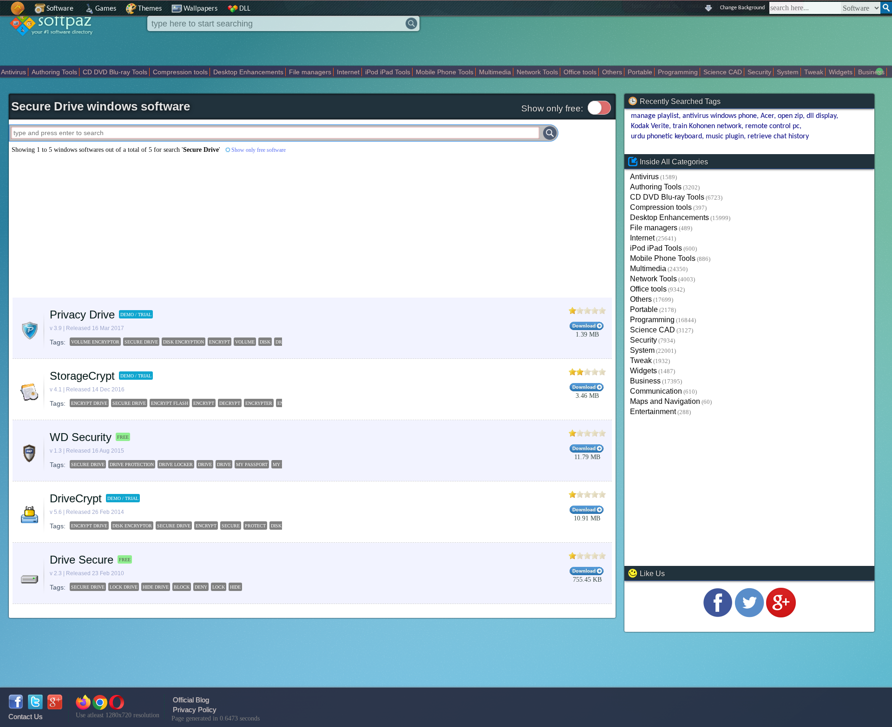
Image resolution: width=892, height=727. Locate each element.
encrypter (258, 403)
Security (759, 72)
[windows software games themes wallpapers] (56, 44)
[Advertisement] (247, 226)
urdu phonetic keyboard (666, 136)
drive (205, 464)
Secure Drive (173, 525)
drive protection (132, 464)
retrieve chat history (778, 136)
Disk (276, 525)
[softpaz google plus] (55, 706)
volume (245, 341)
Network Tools (537, 72)
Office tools (580, 72)
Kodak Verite (650, 126)
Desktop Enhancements (248, 72)
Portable (640, 72)
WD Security (81, 437)
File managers (310, 72)
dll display (821, 116)
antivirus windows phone (719, 116)
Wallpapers (200, 9)
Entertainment (653, 411)
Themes (150, 9)
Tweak (813, 72)
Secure (231, 525)
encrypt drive (89, 403)
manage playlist (655, 116)
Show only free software (258, 150)
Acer (767, 116)
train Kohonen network (707, 126)
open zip (790, 116)
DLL (244, 9)
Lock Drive (124, 587)
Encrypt (206, 525)
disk (265, 341)
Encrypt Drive (89, 525)
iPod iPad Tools (387, 72)
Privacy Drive (82, 314)
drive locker (176, 464)
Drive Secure (81, 559)
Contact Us (25, 717)
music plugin (725, 136)
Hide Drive (156, 587)
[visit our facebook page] (718, 615)
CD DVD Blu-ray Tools (115, 72)
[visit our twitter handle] (749, 615)
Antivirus (13, 72)
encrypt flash (169, 403)
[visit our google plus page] (781, 615)
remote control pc (772, 126)
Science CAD (722, 72)
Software (59, 9)
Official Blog (191, 700)
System (788, 72)
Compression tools (180, 72)
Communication (656, 391)
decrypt (229, 403)
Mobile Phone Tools (444, 72)
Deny (201, 587)
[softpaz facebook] (16, 706)
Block (182, 587)
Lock (218, 587)
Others (612, 72)
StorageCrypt (82, 376)
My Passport (252, 464)
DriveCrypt (76, 498)
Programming (678, 72)
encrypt (219, 341)
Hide (235, 587)
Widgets (841, 72)
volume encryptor (95, 341)
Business (871, 72)
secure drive (141, 341)
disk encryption (183, 341)
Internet (348, 72)
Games (105, 9)
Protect (255, 525)
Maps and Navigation (665, 401)
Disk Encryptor (132, 525)
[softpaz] (3, 13)
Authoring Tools (54, 72)
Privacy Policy (194, 710)
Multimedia (495, 72)
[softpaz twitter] (35, 706)
